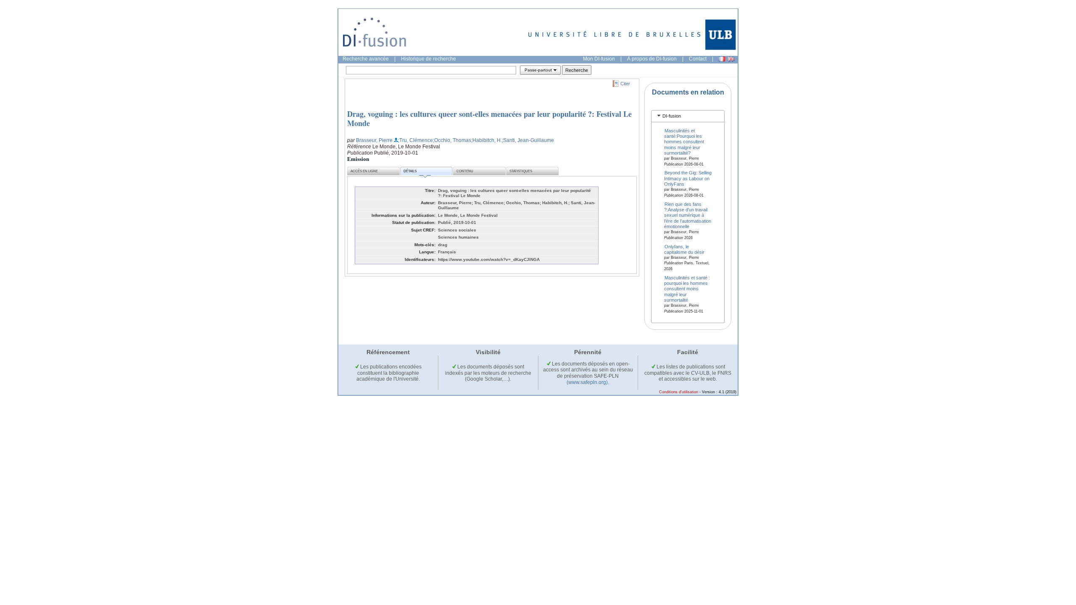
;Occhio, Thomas (452, 140)
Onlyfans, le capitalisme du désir (684, 249)
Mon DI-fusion (599, 59)
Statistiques (520, 171)
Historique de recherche (428, 59)
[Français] (721, 59)
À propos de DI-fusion (652, 59)
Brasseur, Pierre (374, 140)
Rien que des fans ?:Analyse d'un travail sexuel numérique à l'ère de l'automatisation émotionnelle (687, 215)
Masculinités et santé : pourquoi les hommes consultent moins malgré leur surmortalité (687, 288)
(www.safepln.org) (587, 382)
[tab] (688, 116)
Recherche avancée (366, 59)
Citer (625, 83)
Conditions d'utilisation (678, 392)
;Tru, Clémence (415, 140)
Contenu (464, 171)
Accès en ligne (364, 171)
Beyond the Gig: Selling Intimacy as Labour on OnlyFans (688, 178)
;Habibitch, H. (486, 140)
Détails (410, 171)
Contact (698, 59)
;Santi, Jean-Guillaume (528, 140)
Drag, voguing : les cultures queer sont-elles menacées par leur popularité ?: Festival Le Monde (489, 118)
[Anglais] (731, 59)
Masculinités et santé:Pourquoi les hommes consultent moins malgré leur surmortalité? (684, 141)
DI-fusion (671, 115)
